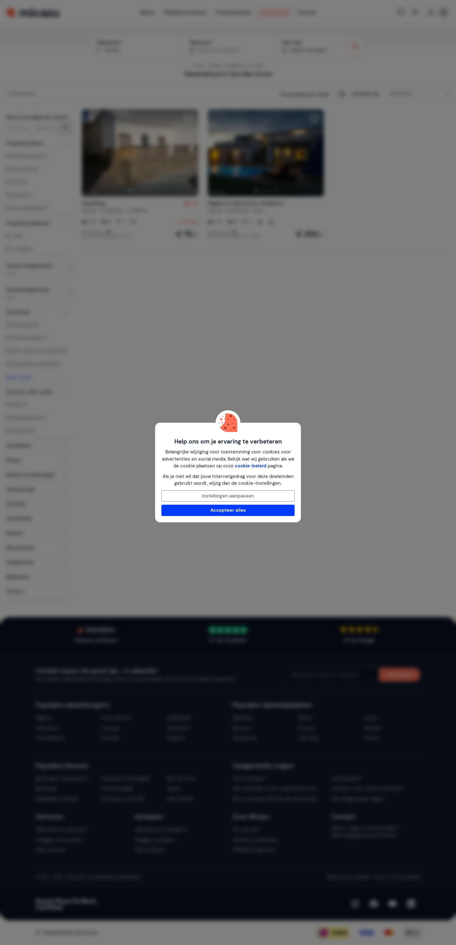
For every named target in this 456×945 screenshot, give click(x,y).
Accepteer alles (228, 510)
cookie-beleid (250, 466)
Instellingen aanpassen (228, 496)
